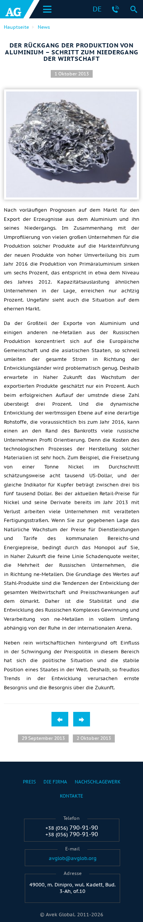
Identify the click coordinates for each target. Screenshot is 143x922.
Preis (29, 782)
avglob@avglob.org (72, 858)
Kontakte (71, 796)
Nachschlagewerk (98, 782)
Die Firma (55, 782)
